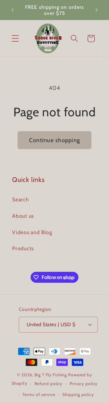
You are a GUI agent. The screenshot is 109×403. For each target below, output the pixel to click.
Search (20, 199)
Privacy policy (83, 383)
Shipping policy (78, 394)
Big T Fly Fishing (51, 374)
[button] (15, 38)
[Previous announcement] (12, 10)
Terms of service (38, 394)
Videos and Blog (32, 232)
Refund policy (48, 383)
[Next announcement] (96, 10)
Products (23, 248)
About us (23, 216)
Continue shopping (54, 140)
